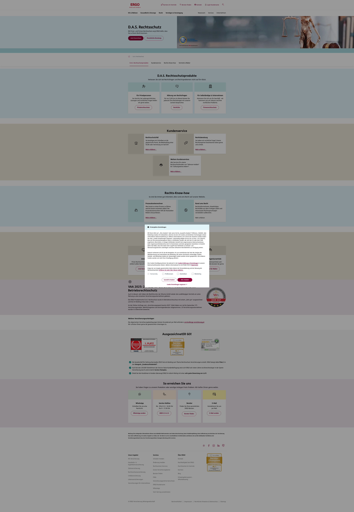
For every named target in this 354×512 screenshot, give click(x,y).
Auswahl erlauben (169, 280)
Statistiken (183, 274)
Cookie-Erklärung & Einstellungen (188, 263)
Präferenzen (169, 274)
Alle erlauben (185, 280)
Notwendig (153, 274)
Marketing (198, 274)
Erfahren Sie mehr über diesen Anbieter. (171, 270)
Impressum (194, 265)
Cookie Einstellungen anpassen (176, 284)
